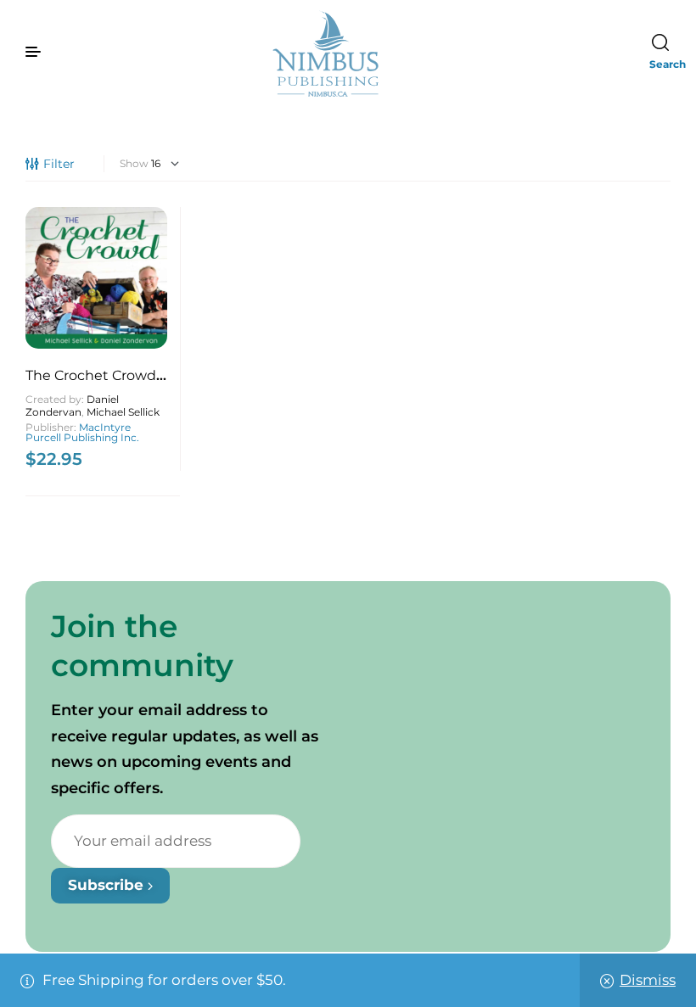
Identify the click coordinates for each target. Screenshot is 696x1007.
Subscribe (108, 884)
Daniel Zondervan (72, 405)
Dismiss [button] (648, 979)
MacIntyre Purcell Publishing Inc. (82, 432)
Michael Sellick (123, 412)
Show (134, 163)
